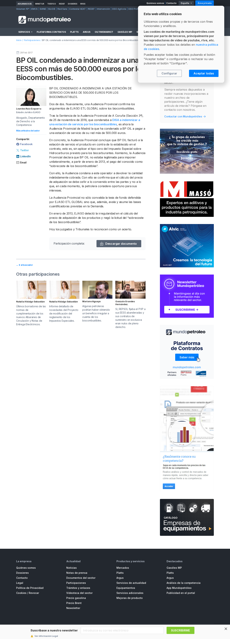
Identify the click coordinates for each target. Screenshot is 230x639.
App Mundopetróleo (179, 587)
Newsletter (73, 608)
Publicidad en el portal (181, 592)
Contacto (171, 3)
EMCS (34, 9)
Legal (19, 582)
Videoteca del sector (79, 592)
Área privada (204, 3)
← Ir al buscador (24, 265)
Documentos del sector (80, 577)
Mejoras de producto (129, 597)
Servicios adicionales (129, 592)
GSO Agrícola (119, 9)
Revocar (34, 592)
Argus (86, 32)
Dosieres (72, 4)
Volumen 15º (22, 9)
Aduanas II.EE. (25, 4)
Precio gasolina (76, 597)
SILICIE (51, 9)
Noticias (71, 567)
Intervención (103, 9)
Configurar (169, 73)
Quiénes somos (155, 3)
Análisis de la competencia (184, 582)
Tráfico (51, 4)
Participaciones (32, 40)
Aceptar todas (204, 73)
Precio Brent (74, 602)
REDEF (62, 4)
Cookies (21, 592)
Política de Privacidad (29, 587)
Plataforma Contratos (51, 32)
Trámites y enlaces (78, 587)
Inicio (19, 40)
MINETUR (39, 4)
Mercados (122, 567)
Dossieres (22, 572)
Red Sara (62, 9)
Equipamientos (125, 587)
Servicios (24, 32)
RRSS (82, 4)
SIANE (43, 9)
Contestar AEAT (77, 9)
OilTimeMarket (104, 32)
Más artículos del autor (28, 130)
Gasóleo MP (125, 32)
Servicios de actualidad (131, 582)
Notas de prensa (76, 572)
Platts (74, 32)
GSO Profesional (137, 9)
